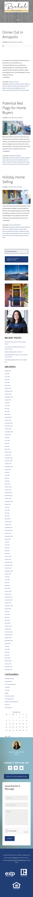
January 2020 (8, 594)
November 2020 (8, 565)
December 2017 (8, 666)
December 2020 (8, 562)
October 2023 (8, 463)
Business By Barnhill (22, 860)
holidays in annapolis (19, 231)
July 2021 (7, 542)
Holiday (6, 693)
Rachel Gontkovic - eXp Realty (16, 9)
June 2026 (7, 376)
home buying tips (21, 162)
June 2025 (7, 405)
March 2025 (7, 414)
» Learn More (8, 77)
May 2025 (7, 408)
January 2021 (8, 559)
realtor (27, 90)
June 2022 (7, 510)
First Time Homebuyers (10, 684)
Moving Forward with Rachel (11, 701)
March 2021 (7, 553)
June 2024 (7, 440)
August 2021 (8, 539)
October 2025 (8, 394)
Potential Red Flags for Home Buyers (14, 108)
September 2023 (9, 466)
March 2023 (7, 484)
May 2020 (7, 582)
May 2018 (7, 652)
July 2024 (7, 437)
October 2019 (8, 603)
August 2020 (8, 574)
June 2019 (7, 614)
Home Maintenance (9, 699)
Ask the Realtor (8, 681)
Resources (18, 155)
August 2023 (8, 469)
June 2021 (7, 545)
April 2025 (7, 411)
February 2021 (8, 556)
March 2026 (7, 385)
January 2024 (8, 455)
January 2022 (8, 524)
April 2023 (7, 481)
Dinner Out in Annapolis (12, 34)
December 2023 (8, 458)
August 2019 (8, 608)
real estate (21, 90)
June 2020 (7, 579)
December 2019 (8, 597)
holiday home (22, 229)
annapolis (12, 84)
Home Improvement (9, 696)
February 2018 (8, 661)
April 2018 (7, 655)
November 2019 (8, 600)
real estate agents (14, 235)
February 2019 (8, 626)
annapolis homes (19, 158)
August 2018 (8, 643)
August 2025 (8, 400)
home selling (9, 233)
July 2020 (7, 576)
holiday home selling (7, 231)
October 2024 (8, 429)
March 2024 (7, 449)
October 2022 (8, 498)
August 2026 (8, 371)
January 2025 (8, 420)
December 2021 (8, 527)
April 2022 (7, 516)
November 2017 (8, 669)
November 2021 (8, 530)
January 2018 (8, 664)
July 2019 (7, 611)
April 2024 (7, 446)
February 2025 (8, 417)
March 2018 (7, 658)
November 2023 (8, 460)
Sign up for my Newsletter (12, 259)
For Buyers (12, 155)
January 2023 (8, 490)
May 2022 (7, 513)
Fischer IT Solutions (12, 860)
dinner (17, 88)
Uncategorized (8, 707)
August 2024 (8, 434)
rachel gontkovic (13, 90)
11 (6, 723)
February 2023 (8, 487)
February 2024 (8, 452)
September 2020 (9, 571)
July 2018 (7, 646)
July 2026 (7, 373)
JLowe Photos (14, 857)
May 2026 (7, 379)
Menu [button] (18, 20)
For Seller (11, 225)
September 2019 (9, 606)
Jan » (9, 736)
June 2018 (7, 649)
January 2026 (8, 388)
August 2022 (8, 504)
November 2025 (8, 391)
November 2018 (8, 634)
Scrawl (16, 862)
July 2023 (7, 472)
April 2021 (7, 550)
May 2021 (7, 548)
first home (13, 162)
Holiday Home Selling (13, 179)
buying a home (6, 162)
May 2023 (7, 478)
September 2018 (9, 640)
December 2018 (8, 632)
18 (6, 727)
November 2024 (8, 426)
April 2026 (7, 382)
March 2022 (7, 518)
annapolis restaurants (8, 88)
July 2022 (7, 507)
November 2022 (8, 495)
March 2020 (7, 588)
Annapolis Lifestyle (14, 82)
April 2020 (7, 585)
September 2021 (9, 536)
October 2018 (8, 637)
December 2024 (8, 423)
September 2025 (9, 397)
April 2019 (7, 620)
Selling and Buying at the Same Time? (14, 352)
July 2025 (7, 402)
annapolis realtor (23, 160)
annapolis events (19, 84)
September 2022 (9, 501)
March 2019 (7, 623)
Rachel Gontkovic (16, 752)
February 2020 (8, 591)
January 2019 (8, 629)
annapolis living (12, 86)
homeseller (16, 233)
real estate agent (19, 164)
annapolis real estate (22, 86)
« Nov (6, 736)
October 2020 (8, 568)
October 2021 (8, 533)
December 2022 (8, 492)
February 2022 (8, 521)
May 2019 (7, 617)
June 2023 (7, 475)
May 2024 (7, 443)
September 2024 (9, 431)
